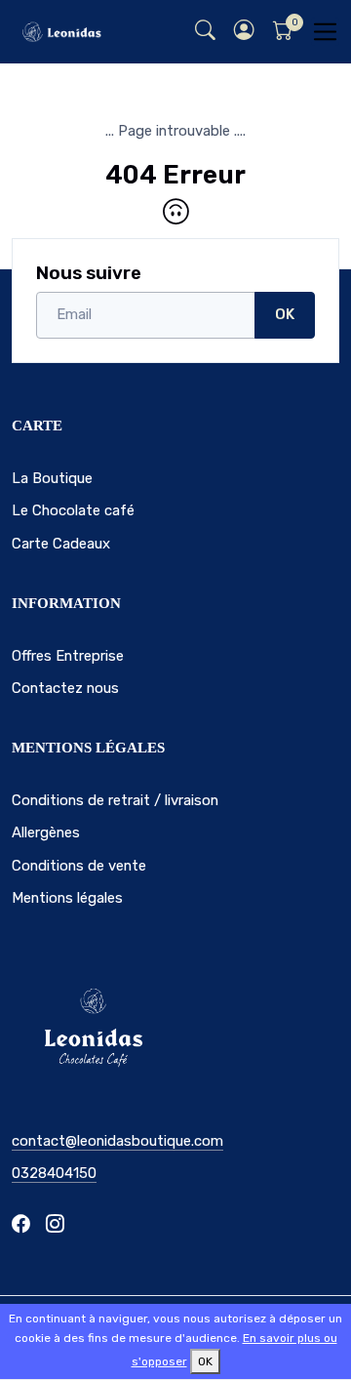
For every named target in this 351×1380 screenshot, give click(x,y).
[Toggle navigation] (325, 32)
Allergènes (46, 832)
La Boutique (52, 478)
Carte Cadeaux (61, 543)
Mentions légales (67, 898)
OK (284, 314)
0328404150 (54, 1173)
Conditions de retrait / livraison (115, 800)
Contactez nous (65, 688)
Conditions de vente (79, 865)
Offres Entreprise (68, 656)
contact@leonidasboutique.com (117, 1141)
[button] (243, 32)
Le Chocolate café (73, 510)
